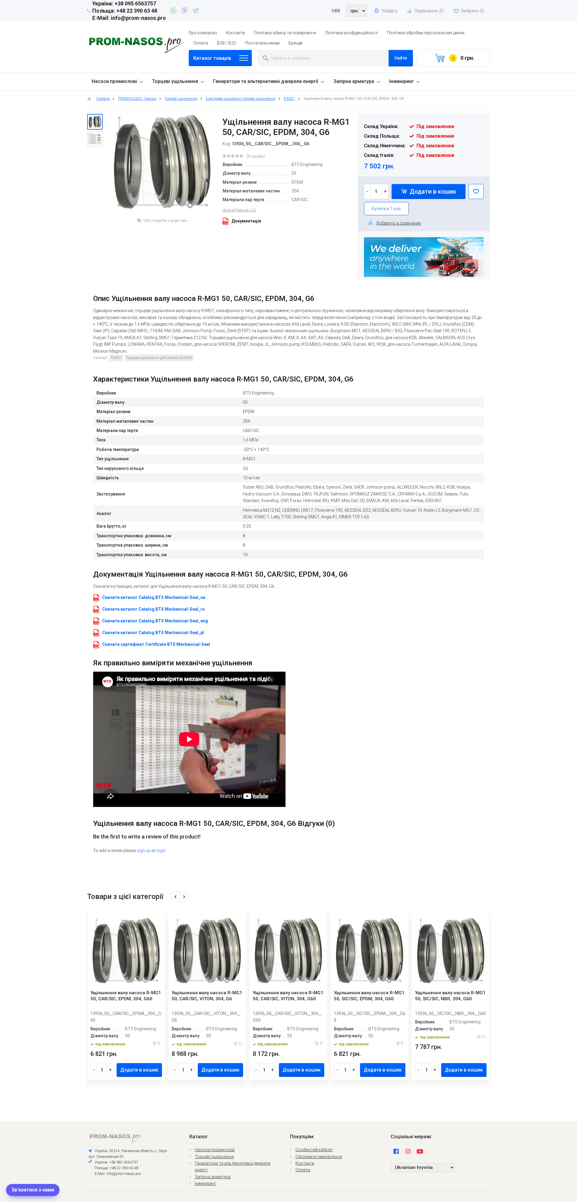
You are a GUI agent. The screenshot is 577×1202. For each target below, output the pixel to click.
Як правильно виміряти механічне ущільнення (172, 663)
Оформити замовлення (318, 1156)
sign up (144, 850)
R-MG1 (116, 358)
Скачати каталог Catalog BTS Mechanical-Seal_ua (153, 597)
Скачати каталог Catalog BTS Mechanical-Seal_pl (153, 632)
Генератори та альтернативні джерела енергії (265, 81)
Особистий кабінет (314, 1149)
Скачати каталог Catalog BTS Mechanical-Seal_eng (155, 620)
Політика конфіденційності (351, 32)
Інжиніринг (401, 81)
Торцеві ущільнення (175, 81)
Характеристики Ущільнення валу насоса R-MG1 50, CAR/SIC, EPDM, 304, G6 (223, 379)
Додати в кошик (432, 191)
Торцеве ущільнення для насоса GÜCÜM (159, 358)
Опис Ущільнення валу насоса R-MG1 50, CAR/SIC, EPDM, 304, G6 (203, 298)
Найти (401, 58)
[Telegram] (196, 11)
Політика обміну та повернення (285, 32)
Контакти (235, 32)
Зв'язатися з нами (32, 1190)
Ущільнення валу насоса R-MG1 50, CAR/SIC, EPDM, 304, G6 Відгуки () (214, 823)
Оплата (200, 43)
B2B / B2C (226, 43)
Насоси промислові (114, 81)
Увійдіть (389, 10)
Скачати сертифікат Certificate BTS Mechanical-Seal (156, 644)
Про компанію (203, 32)
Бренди (295, 43)
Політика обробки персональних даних (426, 32)
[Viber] (186, 11)
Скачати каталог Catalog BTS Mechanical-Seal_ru (153, 609)
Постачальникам (262, 43)
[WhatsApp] (174, 11)
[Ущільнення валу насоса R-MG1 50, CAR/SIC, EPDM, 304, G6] (95, 122)
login (161, 850)
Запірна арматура (353, 81)
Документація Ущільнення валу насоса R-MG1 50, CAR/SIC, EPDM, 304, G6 (220, 574)
